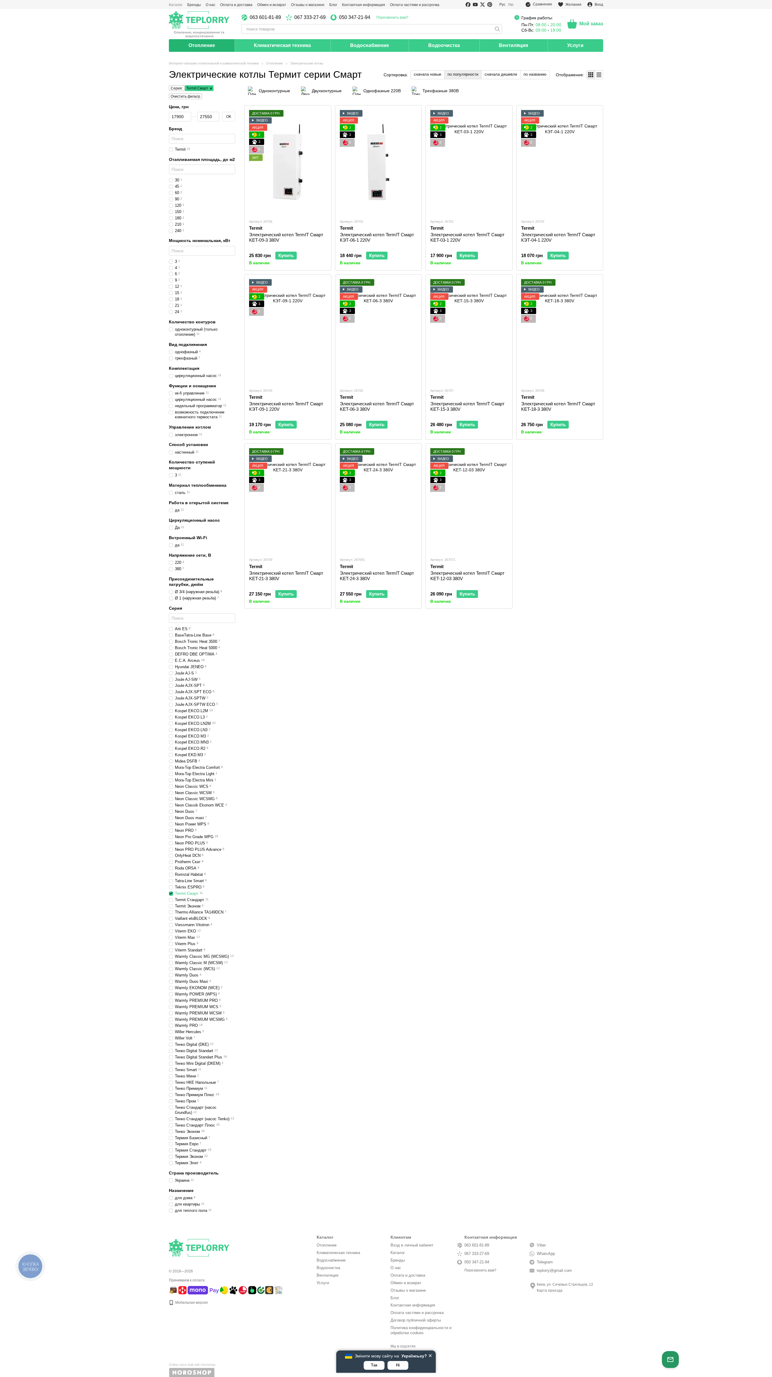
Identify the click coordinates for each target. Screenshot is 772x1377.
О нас (210, 5)
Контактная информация (363, 5)
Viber (541, 1245)
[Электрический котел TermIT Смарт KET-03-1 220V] (469, 162)
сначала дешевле (501, 74)
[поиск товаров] (497, 29)
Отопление (201, 45)
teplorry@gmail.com (554, 1270)
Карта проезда (549, 1290)
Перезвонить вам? (392, 17)
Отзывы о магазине (307, 5)
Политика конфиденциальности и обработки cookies (421, 1330)
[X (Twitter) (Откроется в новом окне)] (482, 4)
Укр (511, 4)
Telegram (545, 1262)
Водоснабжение (369, 45)
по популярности (463, 74)
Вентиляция (513, 45)
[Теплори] (199, 24)
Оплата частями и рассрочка (414, 5)
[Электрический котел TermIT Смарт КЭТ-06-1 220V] (378, 162)
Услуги (575, 45)
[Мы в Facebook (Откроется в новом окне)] (468, 4)
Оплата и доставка (236, 5)
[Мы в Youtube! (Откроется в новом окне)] (475, 4)
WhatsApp (546, 1253)
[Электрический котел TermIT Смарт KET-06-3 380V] (378, 331)
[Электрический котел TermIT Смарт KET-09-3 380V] (288, 162)
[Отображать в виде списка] (599, 75)
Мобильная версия (191, 1302)
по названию (535, 74)
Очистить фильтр (185, 96)
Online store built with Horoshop (192, 1364)
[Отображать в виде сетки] (591, 75)
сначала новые (427, 74)
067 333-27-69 (310, 17)
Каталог (175, 5)
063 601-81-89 (265, 17)
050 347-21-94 (354, 17)
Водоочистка (444, 45)
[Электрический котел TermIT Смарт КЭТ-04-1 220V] (560, 162)
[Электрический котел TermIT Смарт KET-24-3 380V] (378, 500)
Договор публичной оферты (416, 1320)
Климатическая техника (282, 45)
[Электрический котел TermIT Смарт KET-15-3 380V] (469, 331)
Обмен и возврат (271, 5)
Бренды (194, 5)
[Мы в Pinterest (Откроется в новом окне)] (489, 4)
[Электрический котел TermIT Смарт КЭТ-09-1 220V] (288, 331)
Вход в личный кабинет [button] (412, 1245)
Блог (333, 5)
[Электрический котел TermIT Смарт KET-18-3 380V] (560, 331)
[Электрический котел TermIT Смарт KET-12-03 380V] (469, 500)
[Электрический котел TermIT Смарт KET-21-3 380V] (288, 500)
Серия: (177, 88)
